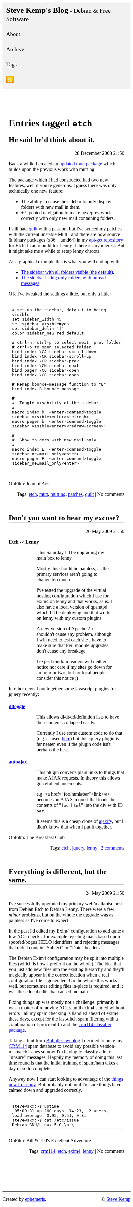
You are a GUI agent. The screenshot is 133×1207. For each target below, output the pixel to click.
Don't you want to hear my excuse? (64, 518)
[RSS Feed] (66, 80)
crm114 (48, 1151)
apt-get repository (106, 240)
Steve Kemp (118, 1199)
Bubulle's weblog (63, 1040)
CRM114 (18, 1046)
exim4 (74, 1151)
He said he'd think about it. (52, 140)
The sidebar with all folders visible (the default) (67, 272)
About (13, 34)
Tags (11, 64)
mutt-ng (58, 494)
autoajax (18, 761)
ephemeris (35, 1199)
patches (75, 494)
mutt (43, 494)
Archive (15, 49)
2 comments (112, 848)
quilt (33, 228)
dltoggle (17, 706)
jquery (78, 848)
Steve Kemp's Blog (58, 14)
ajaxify (105, 821)
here (66, 738)
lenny (92, 848)
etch (33, 494)
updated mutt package (80, 163)
